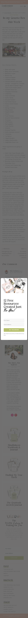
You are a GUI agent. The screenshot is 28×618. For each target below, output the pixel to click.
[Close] (25, 280)
